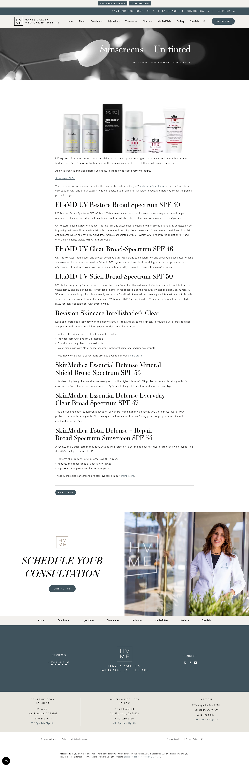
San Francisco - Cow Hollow (183, 11)
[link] (70, 21)
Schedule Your (62, 567)
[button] (6, 761)
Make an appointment (152, 186)
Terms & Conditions (175, 739)
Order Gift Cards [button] (140, 3)
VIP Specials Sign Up (42, 723)
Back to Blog (65, 492)
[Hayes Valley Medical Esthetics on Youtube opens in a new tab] (195, 663)
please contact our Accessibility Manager (142, 757)
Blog (145, 63)
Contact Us (223, 21)
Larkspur (223, 11)
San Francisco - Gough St (131, 11)
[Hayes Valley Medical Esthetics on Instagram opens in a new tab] (185, 663)
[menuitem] (70, 21)
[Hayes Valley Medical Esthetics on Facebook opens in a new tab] (190, 663)
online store (135, 355)
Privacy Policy (192, 739)
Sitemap (204, 739)
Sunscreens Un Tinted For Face (171, 63)
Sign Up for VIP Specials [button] (112, 3)
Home (136, 63)
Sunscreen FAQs (65, 178)
